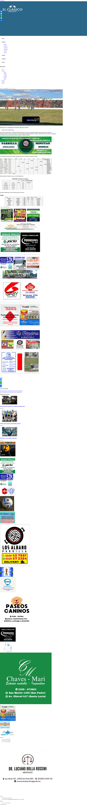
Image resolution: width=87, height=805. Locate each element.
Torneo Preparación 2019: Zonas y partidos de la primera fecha (12, 406)
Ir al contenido (2, 0)
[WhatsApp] (28, 383)
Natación (5, 76)
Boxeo (3, 83)
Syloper (5, 804)
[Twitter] (28, 381)
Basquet (5, 73)
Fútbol (5, 72)
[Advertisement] (43, 26)
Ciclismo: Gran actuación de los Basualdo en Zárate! (10, 423)
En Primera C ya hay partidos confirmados (8, 438)
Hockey (5, 77)
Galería (3, 80)
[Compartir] (28, 386)
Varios (13, 130)
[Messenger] (28, 384)
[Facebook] (28, 379)
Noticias (3, 70)
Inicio (3, 69)
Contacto (3, 81)
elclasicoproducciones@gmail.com (12, 799)
